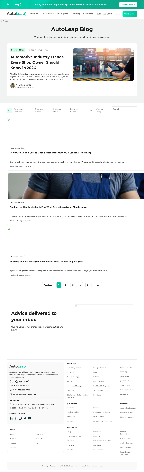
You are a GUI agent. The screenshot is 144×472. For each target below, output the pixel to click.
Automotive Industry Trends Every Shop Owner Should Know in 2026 (37, 62)
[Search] (134, 109)
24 (89, 284)
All (9, 110)
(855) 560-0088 (104, 14)
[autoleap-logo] (18, 14)
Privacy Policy (84, 466)
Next (98, 285)
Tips (46, 50)
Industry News (35, 50)
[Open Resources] (94, 13)
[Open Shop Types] (69, 13)
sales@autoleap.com (27, 394)
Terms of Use (97, 466)
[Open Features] (53, 13)
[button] (130, 14)
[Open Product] (39, 13)
